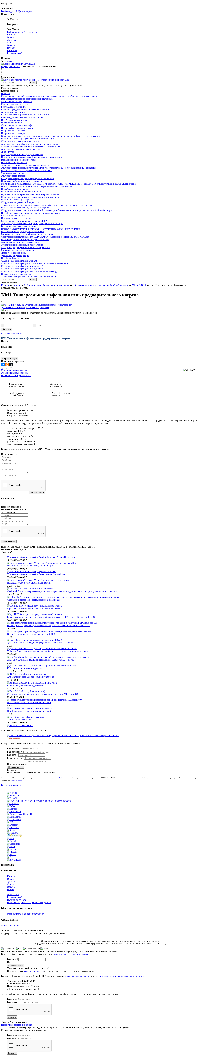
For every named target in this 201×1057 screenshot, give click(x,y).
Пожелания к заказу (17, 764)
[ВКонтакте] (3, 364)
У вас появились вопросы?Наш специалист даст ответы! (16, 374)
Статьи (10, 884)
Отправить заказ (15, 767)
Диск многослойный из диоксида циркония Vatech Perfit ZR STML (40, 659)
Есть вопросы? (14, 897)
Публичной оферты (65, 778)
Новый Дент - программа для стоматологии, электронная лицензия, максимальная (48, 625)
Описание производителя (14, 370)
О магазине (13, 894)
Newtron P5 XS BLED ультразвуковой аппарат (30, 565)
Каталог (11, 876)
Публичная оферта (16, 900)
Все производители (11, 785)
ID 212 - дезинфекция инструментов (25, 668)
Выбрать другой (9, 11)
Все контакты (30, 66)
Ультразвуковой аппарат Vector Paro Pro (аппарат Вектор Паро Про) (41, 557)
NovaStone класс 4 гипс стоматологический (29, 702)
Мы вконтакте (14, 914)
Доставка (11, 881)
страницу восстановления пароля (71, 954)
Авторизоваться (15, 965)
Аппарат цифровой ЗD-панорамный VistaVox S (31, 677)
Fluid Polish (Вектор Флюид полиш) (25, 685)
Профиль (5, 58)
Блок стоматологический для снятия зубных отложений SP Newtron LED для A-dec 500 (51, 617)
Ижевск (14, 19)
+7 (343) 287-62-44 (10, 66)
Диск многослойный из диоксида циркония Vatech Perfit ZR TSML (40, 642)
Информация (7, 14)
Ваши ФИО (14, 748)
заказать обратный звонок (78, 976)
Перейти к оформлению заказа (16, 1025)
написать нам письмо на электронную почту (121, 976)
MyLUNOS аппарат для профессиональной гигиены (33, 608)
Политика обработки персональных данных (29, 902)
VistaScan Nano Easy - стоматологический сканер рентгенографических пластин (47, 651)
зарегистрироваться (34, 971)
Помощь (11, 889)
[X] (11, 364)
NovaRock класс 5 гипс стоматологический (29, 582)
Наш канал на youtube (33, 914)
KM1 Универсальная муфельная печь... (99, 735)
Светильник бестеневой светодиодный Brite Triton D (33, 600)
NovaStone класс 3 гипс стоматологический (29, 711)
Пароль (10, 962)
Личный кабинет (9, 282)
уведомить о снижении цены (11, 333)
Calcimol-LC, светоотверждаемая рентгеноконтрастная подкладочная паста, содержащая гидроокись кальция (62, 591)
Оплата (10, 879)
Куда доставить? (15, 758)
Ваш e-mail (12, 959)
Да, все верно (25, 11)
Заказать (12, 1017)
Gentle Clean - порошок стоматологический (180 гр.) (33, 634)
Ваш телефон (14, 751)
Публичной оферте (16, 780)
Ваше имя (12, 999)
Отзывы (11, 887)
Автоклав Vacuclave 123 (19, 719)
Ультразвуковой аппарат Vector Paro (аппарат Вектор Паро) (36, 574)
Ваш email (12, 755)
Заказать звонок (47, 66)
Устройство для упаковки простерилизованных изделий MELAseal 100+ (43, 694)
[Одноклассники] (7, 364)
